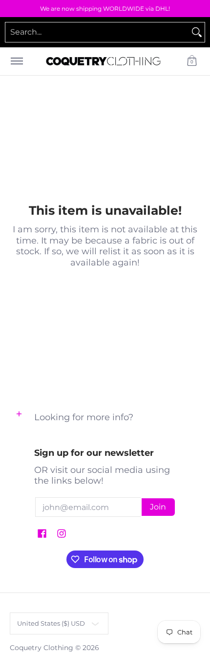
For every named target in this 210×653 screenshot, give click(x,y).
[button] (192, 61)
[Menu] (16, 61)
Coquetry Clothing (41, 648)
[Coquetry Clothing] (103, 61)
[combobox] (97, 32)
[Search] (197, 32)
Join (158, 506)
